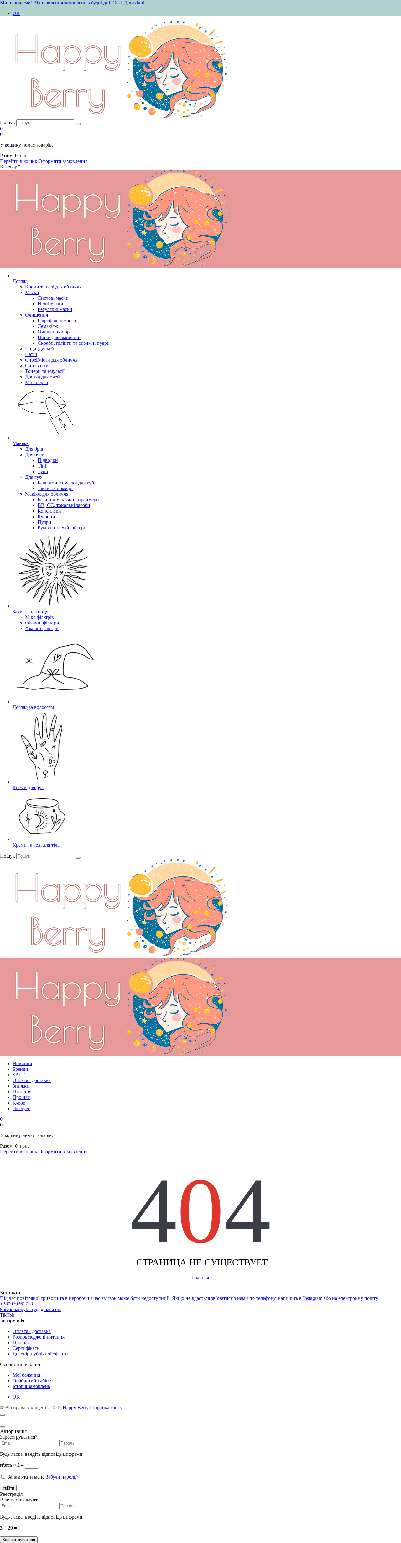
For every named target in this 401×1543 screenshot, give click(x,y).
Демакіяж (48, 326)
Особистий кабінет (33, 1380)
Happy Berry (76, 1407)
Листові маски (53, 298)
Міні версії (36, 382)
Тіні (42, 465)
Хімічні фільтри (42, 628)
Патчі (31, 354)
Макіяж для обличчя (46, 494)
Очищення (36, 315)
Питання (22, 1091)
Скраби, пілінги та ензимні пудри (74, 343)
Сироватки (37, 365)
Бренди (20, 1069)
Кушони (46, 516)
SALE (19, 1074)
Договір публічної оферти (40, 1353)
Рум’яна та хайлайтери (62, 527)
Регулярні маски (55, 309)
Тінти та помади (55, 488)
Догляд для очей (42, 376)
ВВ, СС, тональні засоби (64, 505)
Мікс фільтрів (39, 617)
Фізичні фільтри (42, 622)
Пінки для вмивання (59, 337)
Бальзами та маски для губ (66, 482)
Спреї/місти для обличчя (51, 360)
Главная (200, 1277)
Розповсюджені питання (39, 1337)
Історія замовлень (31, 1386)
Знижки (21, 1086)
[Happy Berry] (123, 116)
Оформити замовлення (63, 161)
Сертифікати (26, 1348)
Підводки (48, 460)
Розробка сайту (106, 1407)
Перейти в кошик (18, 161)
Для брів (34, 449)
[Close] (2, 1427)
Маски (32, 292)
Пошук (7, 122)
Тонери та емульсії (45, 371)
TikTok (7, 1315)
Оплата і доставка (32, 1080)
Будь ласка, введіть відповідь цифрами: (42, 1454)
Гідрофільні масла (57, 320)
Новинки (22, 1063)
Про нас (21, 1097)
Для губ (33, 477)
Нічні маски (50, 303)
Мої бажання (26, 1375)
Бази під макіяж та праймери (68, 499)
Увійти (8, 1488)
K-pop (19, 1102)
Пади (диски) (39, 348)
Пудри (44, 522)
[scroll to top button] (2, 1415)
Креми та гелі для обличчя (53, 286)
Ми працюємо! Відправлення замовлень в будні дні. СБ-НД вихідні (72, 2)
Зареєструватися (19, 1539)
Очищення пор (54, 331)
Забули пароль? (62, 1477)
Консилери (49, 510)
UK (16, 13)
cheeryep (21, 1108)
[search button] (78, 124)
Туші (43, 471)
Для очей (34, 454)
